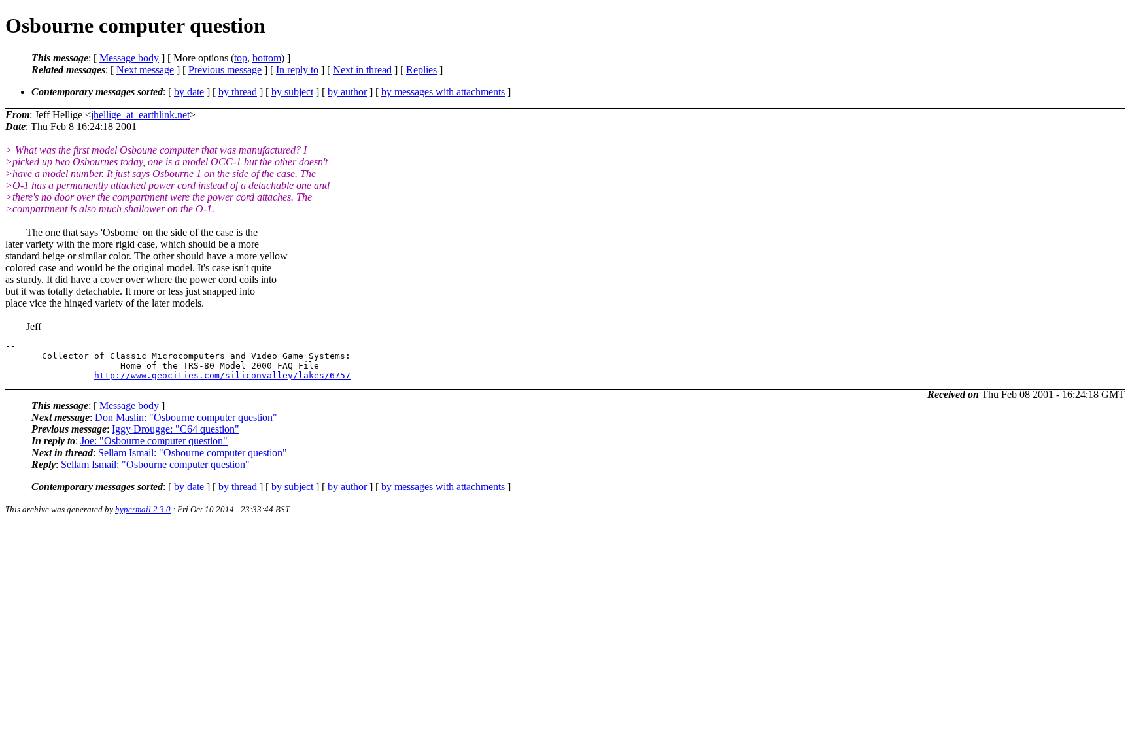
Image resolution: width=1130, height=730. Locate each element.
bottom (266, 57)
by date (189, 91)
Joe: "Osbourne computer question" (154, 440)
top (240, 57)
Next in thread (362, 69)
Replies (421, 69)
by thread (237, 91)
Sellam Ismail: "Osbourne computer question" (192, 452)
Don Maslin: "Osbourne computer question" (186, 417)
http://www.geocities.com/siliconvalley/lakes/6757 (222, 375)
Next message (145, 69)
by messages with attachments (443, 91)
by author (347, 91)
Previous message (225, 69)
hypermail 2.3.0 (143, 509)
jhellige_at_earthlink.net (140, 114)
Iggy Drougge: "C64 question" (175, 429)
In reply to (297, 69)
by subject (292, 91)
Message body (129, 57)
